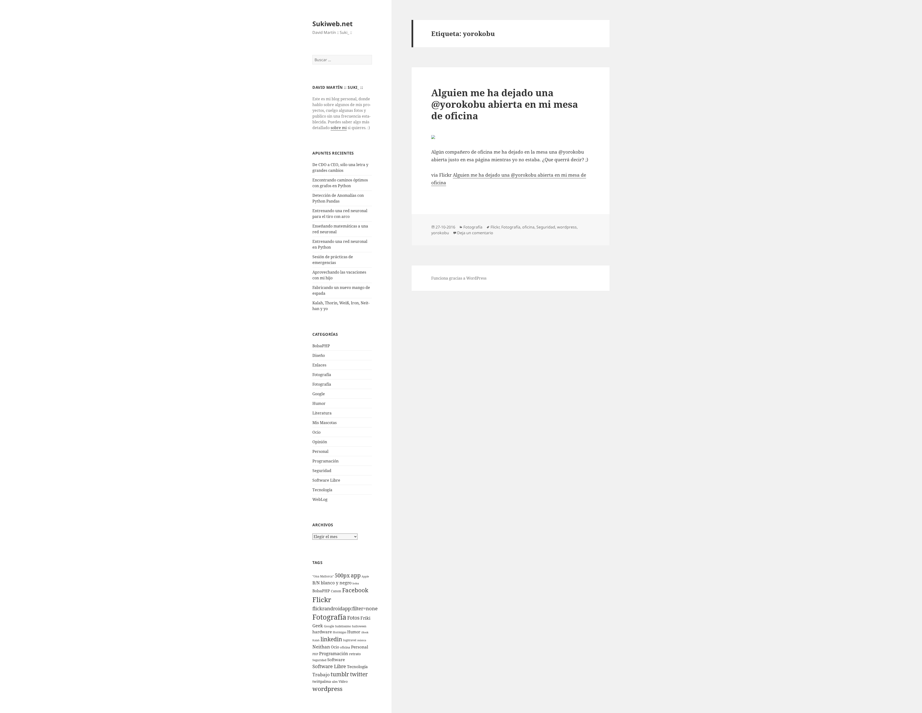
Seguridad (321, 470)
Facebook (355, 590)
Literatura (322, 413)
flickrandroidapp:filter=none (345, 608)
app (356, 575)
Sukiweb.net (332, 23)
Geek (317, 626)
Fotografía (321, 384)
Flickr (321, 599)
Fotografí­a (321, 374)
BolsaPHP (321, 345)
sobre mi (339, 127)
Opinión (319, 441)
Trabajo (321, 674)
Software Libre (326, 480)
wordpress (327, 688)
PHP (315, 654)
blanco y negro (336, 583)
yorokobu (440, 232)
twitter (359, 674)
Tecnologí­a (322, 489)
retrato (355, 653)
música (361, 640)
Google (318, 393)
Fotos (353, 617)
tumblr (340, 674)
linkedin (331, 639)
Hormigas (339, 632)
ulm (335, 681)
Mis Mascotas (324, 422)
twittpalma (321, 681)
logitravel (349, 640)
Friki (365, 618)
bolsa (355, 583)
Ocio (316, 432)
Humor (319, 403)
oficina (345, 647)
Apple (365, 576)
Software (336, 659)
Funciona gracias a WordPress (458, 278)
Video (343, 681)
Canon (336, 591)
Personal (320, 451)
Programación (325, 461)
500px (342, 575)
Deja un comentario (475, 232)
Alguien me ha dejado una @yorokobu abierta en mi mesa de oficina (504, 104)
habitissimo (343, 626)
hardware (322, 632)
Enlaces (319, 365)
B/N (316, 583)
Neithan (321, 647)
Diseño (318, 355)
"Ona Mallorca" (323, 576)
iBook (364, 632)
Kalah (316, 640)
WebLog (320, 499)
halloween (359, 626)
